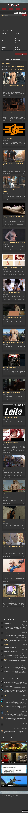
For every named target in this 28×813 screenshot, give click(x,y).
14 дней (12, 66)
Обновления (8, 63)
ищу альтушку (7, 717)
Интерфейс (17, 40)
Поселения (17, 44)
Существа (17, 51)
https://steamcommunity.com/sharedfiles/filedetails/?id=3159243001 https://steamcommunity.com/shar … (15, 702)
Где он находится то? (8, 623)
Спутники (3, 51)
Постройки (4, 47)
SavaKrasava (6, 685)
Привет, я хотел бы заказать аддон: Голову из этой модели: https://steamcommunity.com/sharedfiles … (15, 714)
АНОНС (3, 750)
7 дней (8, 66)
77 (23, 120)
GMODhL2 (6, 711)
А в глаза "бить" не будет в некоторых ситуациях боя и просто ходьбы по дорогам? (15, 646)
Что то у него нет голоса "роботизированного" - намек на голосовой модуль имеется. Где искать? (15, 641)
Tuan (10, 89)
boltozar (5, 621)
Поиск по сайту (5, 798)
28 (23, 95)
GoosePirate (6, 705)
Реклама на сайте (5, 797)
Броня (3, 35)
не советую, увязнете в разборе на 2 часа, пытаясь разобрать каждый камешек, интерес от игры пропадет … (15, 628)
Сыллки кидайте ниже (8, 697)
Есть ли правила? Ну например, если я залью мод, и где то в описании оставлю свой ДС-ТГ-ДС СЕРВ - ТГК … (15, 708)
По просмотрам (12, 69)
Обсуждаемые (21, 69)
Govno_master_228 (8, 681)
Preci (10, 114)
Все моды (4, 33)
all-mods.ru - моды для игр (14, 809)
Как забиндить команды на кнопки (8, 785)
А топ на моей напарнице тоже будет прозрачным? (15, 671)
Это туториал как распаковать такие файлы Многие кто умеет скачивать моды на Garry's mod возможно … (15, 726)
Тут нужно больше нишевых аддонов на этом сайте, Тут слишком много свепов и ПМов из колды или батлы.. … (15, 692)
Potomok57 (6, 639)
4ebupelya (6, 699)
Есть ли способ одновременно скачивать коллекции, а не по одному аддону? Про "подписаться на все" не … (15, 720)
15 (23, 452)
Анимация (17, 33)
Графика (3, 38)
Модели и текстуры (6, 42)
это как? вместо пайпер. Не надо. (11, 651)
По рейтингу (4, 69)
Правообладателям (6, 795)
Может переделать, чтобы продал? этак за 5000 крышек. (15, 656)
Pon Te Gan (6, 689)
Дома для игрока (18, 38)
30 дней (17, 66)
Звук (3, 40)
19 (23, 226)
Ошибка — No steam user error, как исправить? (11, 774)
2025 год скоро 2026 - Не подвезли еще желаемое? (15, 667)
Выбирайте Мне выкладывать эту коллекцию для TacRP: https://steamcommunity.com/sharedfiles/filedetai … (15, 733)
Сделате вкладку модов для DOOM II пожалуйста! (14, 682)
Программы (17, 47)
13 (23, 251)
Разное (3, 49)
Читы (3, 54)
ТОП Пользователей (15, 798)
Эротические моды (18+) (20, 54)
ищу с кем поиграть (8, 686)
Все (3, 63)
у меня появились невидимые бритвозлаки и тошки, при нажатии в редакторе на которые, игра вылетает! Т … (15, 635)
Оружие (3, 44)
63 (23, 146)
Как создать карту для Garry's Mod (8, 762)
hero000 (5, 695)
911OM (5, 625)
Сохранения (17, 49)
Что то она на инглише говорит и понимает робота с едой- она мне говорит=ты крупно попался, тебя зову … (15, 662)
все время (21, 66)
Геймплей (17, 35)
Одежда (17, 42)
